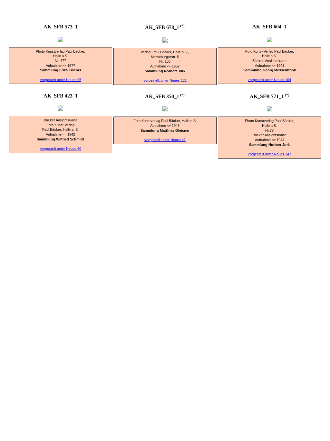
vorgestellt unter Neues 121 (165, 80)
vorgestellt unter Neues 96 (60, 80)
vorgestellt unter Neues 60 (60, 148)
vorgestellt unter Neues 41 (165, 140)
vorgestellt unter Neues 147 (269, 154)
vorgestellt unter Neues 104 (269, 80)
